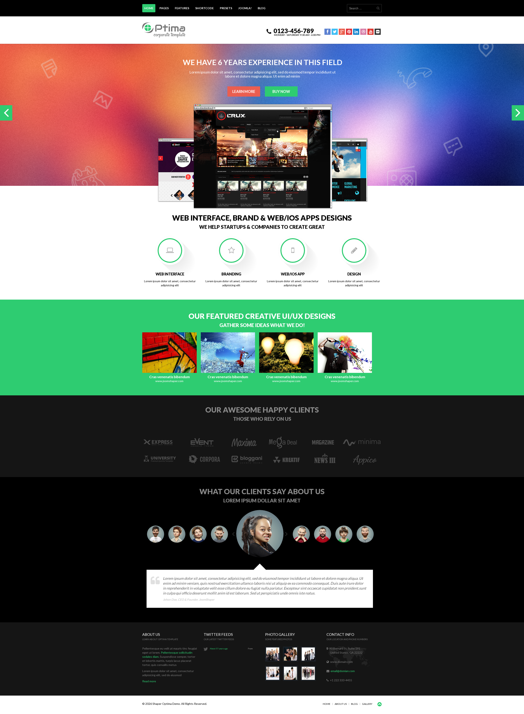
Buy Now (281, 91)
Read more (149, 681)
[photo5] (292, 675)
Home (326, 704)
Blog (354, 704)
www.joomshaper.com (169, 381)
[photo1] (274, 656)
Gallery (367, 704)
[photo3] (309, 656)
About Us (341, 704)
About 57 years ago (219, 648)
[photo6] (309, 675)
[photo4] (274, 675)
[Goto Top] (379, 704)
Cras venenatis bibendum (169, 377)
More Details (179, 352)
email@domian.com (343, 671)
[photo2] (292, 656)
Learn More (243, 91)
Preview (159, 352)
